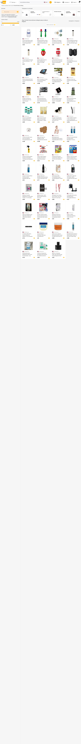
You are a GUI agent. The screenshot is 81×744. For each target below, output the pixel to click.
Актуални (77, 21)
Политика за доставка (12, 16)
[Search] (50, 2)
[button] (57, 2)
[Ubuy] (3, 2)
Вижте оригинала (50, 24)
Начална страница (5, 5)
